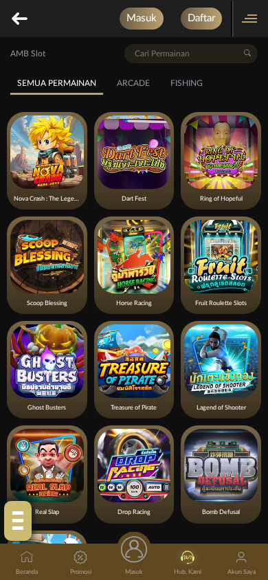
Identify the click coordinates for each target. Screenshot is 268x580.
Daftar (201, 18)
